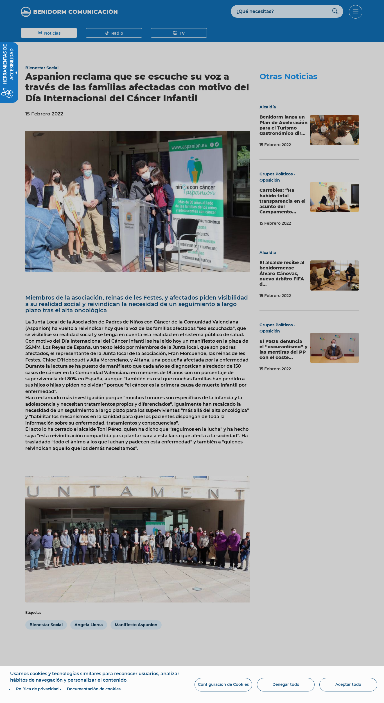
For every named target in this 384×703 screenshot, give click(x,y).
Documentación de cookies (94, 689)
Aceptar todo (348, 684)
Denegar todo (285, 684)
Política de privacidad (37, 689)
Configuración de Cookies (223, 684)
